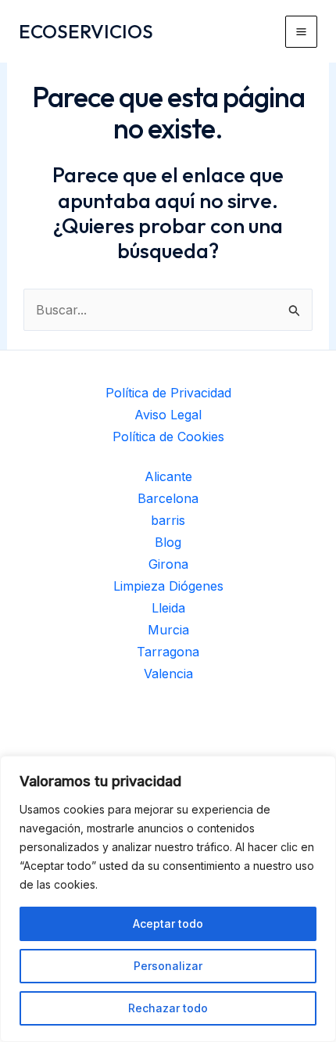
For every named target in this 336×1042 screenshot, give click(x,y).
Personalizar (168, 965)
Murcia (168, 630)
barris (168, 520)
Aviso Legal (168, 414)
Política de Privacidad (168, 393)
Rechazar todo (168, 1008)
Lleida (168, 608)
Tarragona (168, 651)
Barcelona (168, 498)
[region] (168, 899)
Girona (168, 564)
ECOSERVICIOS (86, 31)
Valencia (168, 673)
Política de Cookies (168, 436)
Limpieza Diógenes (168, 586)
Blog (168, 542)
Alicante (168, 476)
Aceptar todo (168, 923)
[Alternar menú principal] (301, 32)
